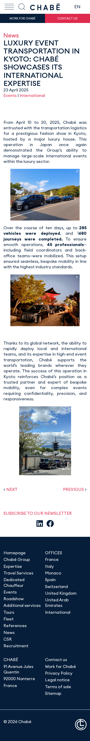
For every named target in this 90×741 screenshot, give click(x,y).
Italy (49, 566)
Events (10, 95)
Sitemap (53, 693)
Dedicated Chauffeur (13, 582)
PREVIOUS (73, 489)
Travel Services (18, 573)
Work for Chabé (60, 666)
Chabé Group (16, 559)
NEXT (12, 489)
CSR (7, 639)
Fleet (8, 619)
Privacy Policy (58, 673)
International (32, 95)
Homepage (14, 552)
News (11, 35)
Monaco (53, 573)
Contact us (56, 659)
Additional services (22, 605)
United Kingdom (61, 593)
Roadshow (13, 598)
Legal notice (57, 679)
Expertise (12, 566)
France (52, 559)
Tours (8, 612)
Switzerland (56, 586)
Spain (50, 579)
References (15, 625)
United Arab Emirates (57, 602)
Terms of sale (58, 686)
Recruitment (15, 645)
